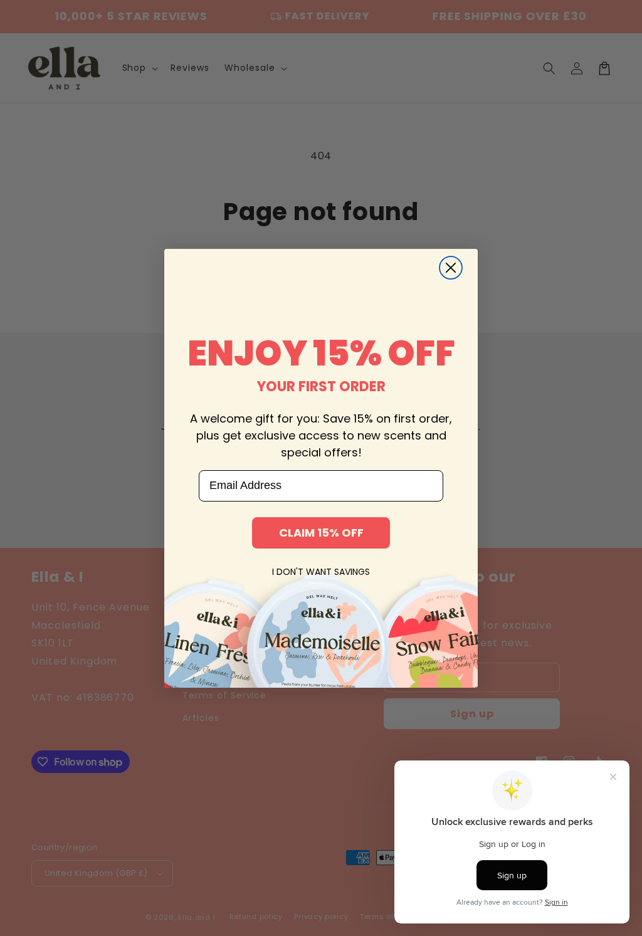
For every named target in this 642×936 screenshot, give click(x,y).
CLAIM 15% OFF (321, 532)
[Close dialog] (450, 267)
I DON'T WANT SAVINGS (321, 571)
